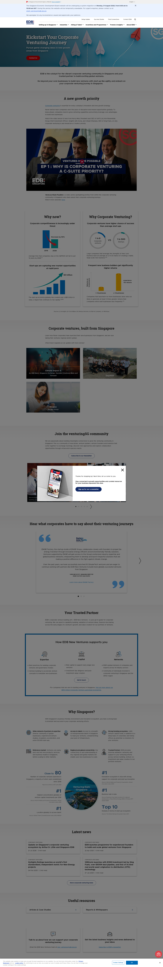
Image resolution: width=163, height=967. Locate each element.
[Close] (160, 963)
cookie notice (19, 963)
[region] (81, 963)
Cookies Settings (118, 962)
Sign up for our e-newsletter (88, 489)
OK (132, 962)
